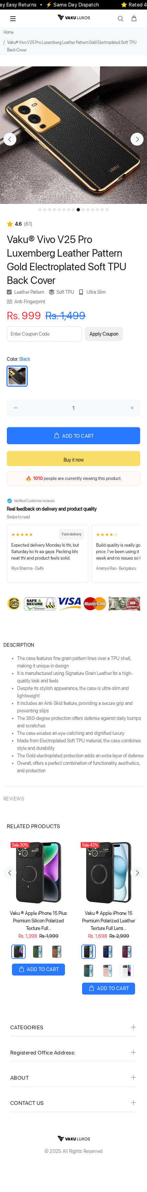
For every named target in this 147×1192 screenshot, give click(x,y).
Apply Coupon (104, 334)
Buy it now (74, 460)
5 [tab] (59, 209)
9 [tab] (78, 209)
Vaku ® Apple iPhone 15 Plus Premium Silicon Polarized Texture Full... (38, 921)
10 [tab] (83, 209)
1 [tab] (40, 209)
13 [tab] (97, 209)
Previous (9, 139)
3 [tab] (49, 209)
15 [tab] (107, 209)
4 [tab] (54, 209)
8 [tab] (73, 209)
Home (8, 32)
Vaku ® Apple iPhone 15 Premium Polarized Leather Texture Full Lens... (108, 921)
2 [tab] (44, 209)
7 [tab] (68, 209)
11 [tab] (88, 209)
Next (137, 139)
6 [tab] (64, 209)
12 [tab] (92, 209)
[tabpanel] (73, 135)
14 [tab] (102, 209)
